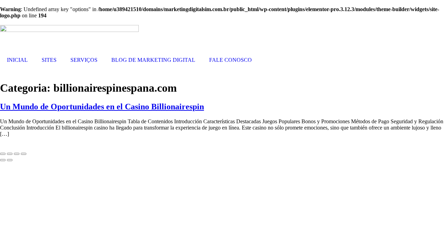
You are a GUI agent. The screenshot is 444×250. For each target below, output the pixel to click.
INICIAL (17, 60)
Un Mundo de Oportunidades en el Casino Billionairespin (102, 106)
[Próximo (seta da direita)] (9, 160)
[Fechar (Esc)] (23, 154)
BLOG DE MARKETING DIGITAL (153, 60)
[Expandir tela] (9, 154)
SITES (49, 60)
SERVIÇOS (83, 60)
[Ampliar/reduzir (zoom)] (3, 154)
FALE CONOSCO (230, 60)
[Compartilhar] (16, 154)
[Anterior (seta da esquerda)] (3, 160)
